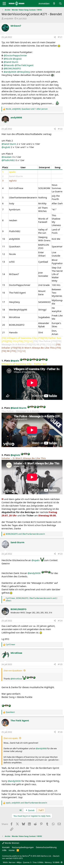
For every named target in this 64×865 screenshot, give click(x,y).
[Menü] (4, 3)
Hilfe (4, 850)
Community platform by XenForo (26, 856)
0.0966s (40, 862)
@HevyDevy (23, 71)
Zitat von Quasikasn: (13, 670)
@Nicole (8, 58)
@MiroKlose (16, 678)
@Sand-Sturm (11, 61)
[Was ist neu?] (54, 3)
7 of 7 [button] (41, 810)
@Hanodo (9, 65)
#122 (60, 128)
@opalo (15, 360)
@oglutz (17, 58)
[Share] (55, 37)
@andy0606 (10, 71)
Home (11, 850)
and (25, 534)
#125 (60, 664)
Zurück (31, 810)
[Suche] (60, 3)
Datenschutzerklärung (46, 847)
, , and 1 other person (27, 109)
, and (26, 803)
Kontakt (6, 847)
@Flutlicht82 (8, 160)
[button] (61, 862)
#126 (60, 732)
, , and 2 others (31, 599)
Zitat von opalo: (11, 738)
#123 (60, 554)
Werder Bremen (11, 843)
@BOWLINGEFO (12, 68)
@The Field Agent (24, 65)
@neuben (7, 156)
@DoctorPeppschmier (15, 55)
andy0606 (8, 18)
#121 (60, 37)
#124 (60, 620)
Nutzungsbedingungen (23, 847)
